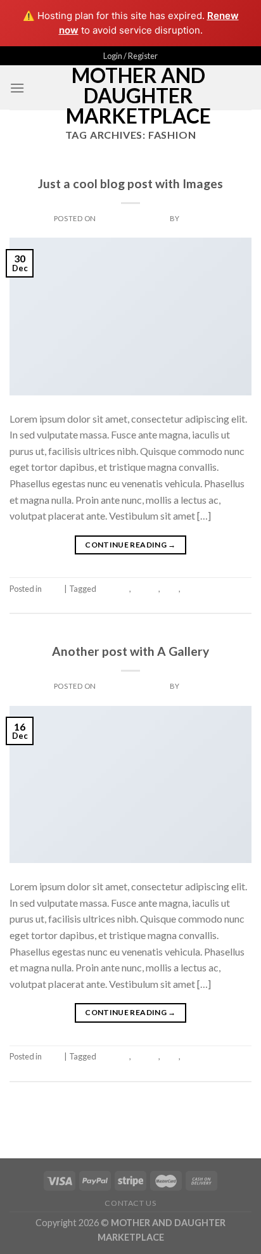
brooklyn (113, 589)
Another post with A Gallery (130, 651)
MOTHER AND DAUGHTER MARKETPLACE (138, 95)
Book (130, 169)
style (170, 589)
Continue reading (130, 544)
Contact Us (130, 1203)
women (195, 589)
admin (194, 218)
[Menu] (17, 87)
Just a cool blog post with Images (130, 183)
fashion (145, 589)
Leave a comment (220, 601)
